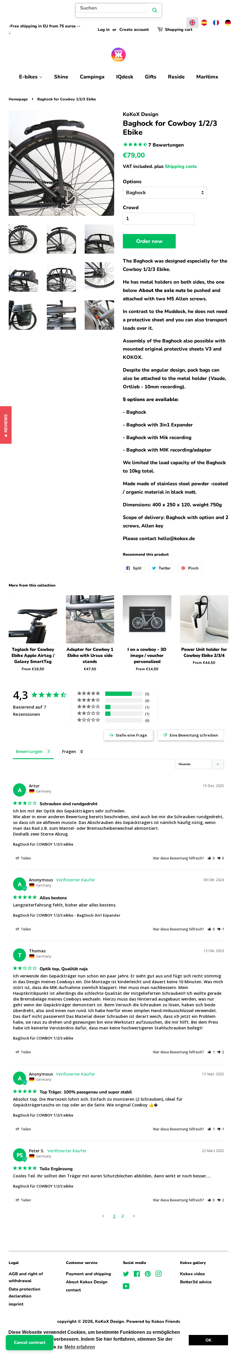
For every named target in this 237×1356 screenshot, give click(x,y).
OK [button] (208, 1340)
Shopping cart (178, 29)
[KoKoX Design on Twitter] (126, 1275)
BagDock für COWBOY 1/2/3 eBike (43, 844)
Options (132, 181)
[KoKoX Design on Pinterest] (148, 1275)
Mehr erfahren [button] (79, 1346)
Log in (104, 29)
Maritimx (207, 76)
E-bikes (29, 76)
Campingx (92, 76)
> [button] (134, 1216)
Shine (61, 76)
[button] (211, 858)
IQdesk (124, 76)
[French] (216, 22)
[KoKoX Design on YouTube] (126, 1287)
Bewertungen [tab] (29, 751)
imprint (16, 1304)
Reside (176, 76)
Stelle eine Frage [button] (131, 735)
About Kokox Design (87, 1282)
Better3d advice (196, 1282)
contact (73, 1290)
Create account (134, 29)
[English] (192, 22)
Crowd (130, 207)
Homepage (18, 99)
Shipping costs (181, 166)
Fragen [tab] (69, 751)
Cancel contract (29, 1342)
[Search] (155, 10)
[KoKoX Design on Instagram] (158, 1275)
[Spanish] (204, 22)
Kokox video (192, 1274)
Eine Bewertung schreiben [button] (194, 735)
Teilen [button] (25, 858)
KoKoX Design (109, 1321)
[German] (228, 22)
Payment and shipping (88, 1274)
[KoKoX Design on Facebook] (137, 1275)
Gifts (150, 76)
